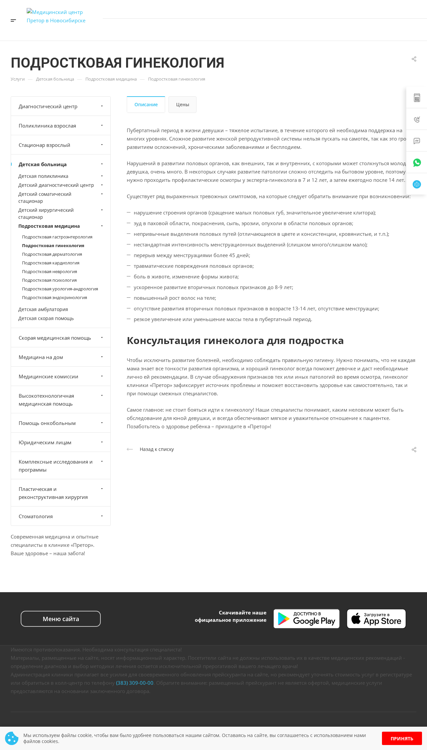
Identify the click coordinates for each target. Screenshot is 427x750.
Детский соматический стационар (44, 197)
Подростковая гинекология (53, 245)
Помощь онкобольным (47, 423)
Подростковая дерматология (52, 254)
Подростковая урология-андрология (60, 289)
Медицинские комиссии (48, 376)
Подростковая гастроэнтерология (57, 237)
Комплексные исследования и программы (56, 465)
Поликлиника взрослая (47, 125)
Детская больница (43, 164)
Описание (146, 104)
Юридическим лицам (45, 442)
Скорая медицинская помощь (55, 337)
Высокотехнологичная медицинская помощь (46, 399)
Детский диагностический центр (56, 185)
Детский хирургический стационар (46, 213)
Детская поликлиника (43, 176)
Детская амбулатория (43, 309)
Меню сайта (61, 619)
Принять (402, 738)
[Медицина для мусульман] (396, 29)
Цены (182, 104)
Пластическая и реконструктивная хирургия (53, 493)
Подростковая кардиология (50, 263)
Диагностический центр (48, 106)
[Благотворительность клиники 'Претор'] (381, 29)
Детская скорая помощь (46, 318)
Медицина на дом (41, 357)
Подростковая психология (49, 280)
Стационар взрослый (44, 145)
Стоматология (36, 516)
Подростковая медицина (49, 226)
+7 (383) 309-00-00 (390, 9)
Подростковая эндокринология (54, 297)
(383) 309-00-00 (134, 682)
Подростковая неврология (49, 271)
